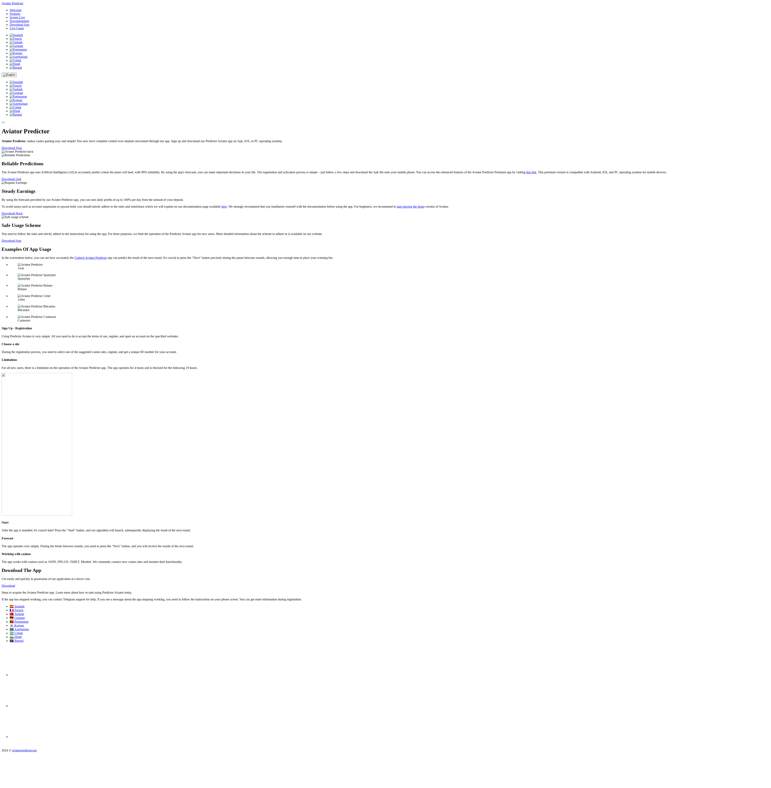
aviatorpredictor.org (24, 750)
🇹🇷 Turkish (17, 614)
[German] (16, 46)
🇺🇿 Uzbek (16, 633)
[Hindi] (15, 64)
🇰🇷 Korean (17, 625)
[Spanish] (16, 35)
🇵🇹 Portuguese (19, 621)
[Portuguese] (18, 49)
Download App (19, 24)
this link (531, 172)
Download (8, 585)
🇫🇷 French (16, 610)
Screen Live (17, 17)
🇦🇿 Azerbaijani (19, 629)
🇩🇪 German (17, 618)
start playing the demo (411, 206)
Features (15, 13)
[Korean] (16, 53)
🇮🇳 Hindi (16, 637)
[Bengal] (16, 67)
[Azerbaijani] (19, 56)
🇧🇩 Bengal (16, 640)
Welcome (15, 10)
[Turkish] (16, 42)
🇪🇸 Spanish (17, 606)
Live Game (17, 28)
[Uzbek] (15, 60)
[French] (16, 38)
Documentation (19, 21)
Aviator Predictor (12, 3)
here (224, 206)
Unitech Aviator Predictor (90, 257)
